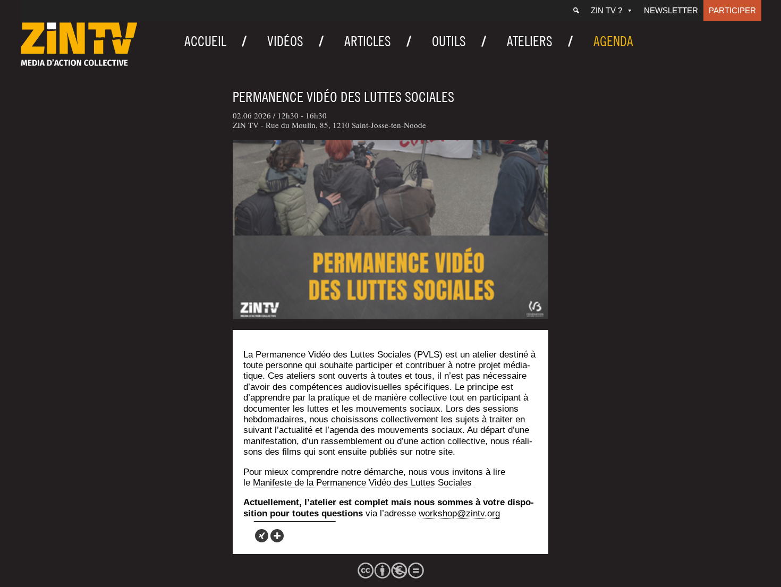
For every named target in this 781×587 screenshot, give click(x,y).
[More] (277, 535)
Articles (367, 41)
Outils (449, 41)
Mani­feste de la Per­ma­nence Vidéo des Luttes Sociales (363, 483)
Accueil (205, 41)
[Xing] (261, 535)
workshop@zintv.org (459, 513)
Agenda (613, 41)
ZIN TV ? (606, 10)
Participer (732, 10)
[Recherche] (576, 10)
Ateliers (530, 41)
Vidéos (285, 41)
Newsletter (671, 10)
